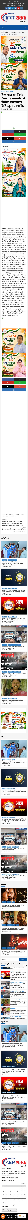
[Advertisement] (14, 212)
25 (6, 1200)
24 (3, 1200)
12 (10, 1194)
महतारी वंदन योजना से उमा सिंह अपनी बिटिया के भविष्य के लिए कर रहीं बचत (12, 701)
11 (6, 1194)
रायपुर (15, 645)
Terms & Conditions (11, 5)
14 (17, 1194)
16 (24, 1194)
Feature (5, 560)
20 (14, 1197)
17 (3, 1197)
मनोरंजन (9, 901)
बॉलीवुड (8, 925)
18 (6, 1197)
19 (10, 1197)
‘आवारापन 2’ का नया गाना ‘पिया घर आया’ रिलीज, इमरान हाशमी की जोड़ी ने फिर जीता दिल (13, 906)
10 (3, 1194)
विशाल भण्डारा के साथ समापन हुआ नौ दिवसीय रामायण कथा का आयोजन (14, 529)
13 (14, 1194)
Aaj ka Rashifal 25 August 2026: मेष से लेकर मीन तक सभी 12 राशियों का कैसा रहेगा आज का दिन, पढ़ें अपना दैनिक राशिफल (13, 620)
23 (24, 1197)
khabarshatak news (10, 516)
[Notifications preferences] (3, 1216)
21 (17, 1197)
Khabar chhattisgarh (10, 514)
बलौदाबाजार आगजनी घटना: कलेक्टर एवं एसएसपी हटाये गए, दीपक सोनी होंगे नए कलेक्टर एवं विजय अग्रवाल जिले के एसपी (12, 522)
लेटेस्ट (11, 91)
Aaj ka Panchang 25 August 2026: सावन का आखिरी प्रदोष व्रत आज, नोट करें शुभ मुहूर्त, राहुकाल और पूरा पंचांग (13, 591)
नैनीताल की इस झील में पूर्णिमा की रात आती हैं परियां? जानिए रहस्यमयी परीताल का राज (14, 674)
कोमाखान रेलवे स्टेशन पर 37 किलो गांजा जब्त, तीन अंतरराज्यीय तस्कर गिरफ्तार (13, 647)
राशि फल (11, 588)
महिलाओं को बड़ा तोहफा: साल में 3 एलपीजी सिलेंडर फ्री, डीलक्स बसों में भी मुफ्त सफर (18, 1011)
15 (21, 1194)
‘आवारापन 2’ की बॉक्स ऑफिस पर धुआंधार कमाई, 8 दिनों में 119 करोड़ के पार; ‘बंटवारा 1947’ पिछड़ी (13, 929)
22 (21, 1197)
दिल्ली (11, 1008)
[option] (14, 975)
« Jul (13, 1205)
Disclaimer (10, 3)
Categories (5, 1207)
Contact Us (20, 5)
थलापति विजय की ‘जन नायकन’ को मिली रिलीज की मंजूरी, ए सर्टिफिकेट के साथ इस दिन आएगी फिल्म (13, 952)
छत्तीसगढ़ (3, 91)
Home (4, 3)
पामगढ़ (7, 91)
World (15, 3)
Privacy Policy (21, 3)
